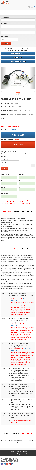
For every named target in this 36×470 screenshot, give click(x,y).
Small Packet (5, 174)
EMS (2, 180)
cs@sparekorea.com (6, 442)
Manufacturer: (5, 30)
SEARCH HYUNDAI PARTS (18, 53)
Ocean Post (4, 193)
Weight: (4, 163)
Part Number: (5, 17)
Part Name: (4, 23)
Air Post (21, 174)
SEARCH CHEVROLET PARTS (18, 61)
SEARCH (6, 43)
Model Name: (4, 36)
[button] (3, 78)
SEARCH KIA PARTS (18, 57)
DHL (20, 180)
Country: (3, 156)
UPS (20, 187)
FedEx (3, 187)
